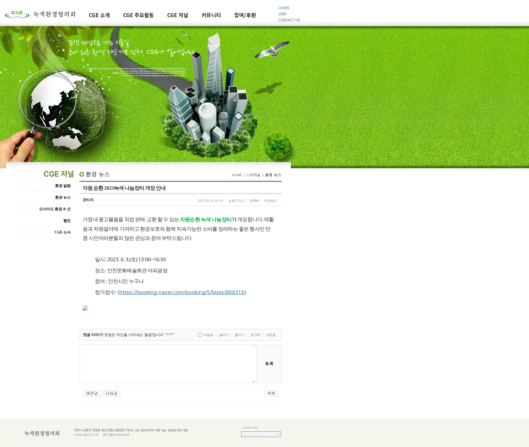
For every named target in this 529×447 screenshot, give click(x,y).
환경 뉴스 (63, 197)
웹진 (67, 220)
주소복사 (270, 201)
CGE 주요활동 (138, 15)
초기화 (255, 335)
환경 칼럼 (63, 186)
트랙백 (254, 201)
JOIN (282, 13)
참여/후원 (245, 15)
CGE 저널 (177, 15)
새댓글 (270, 335)
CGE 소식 (62, 232)
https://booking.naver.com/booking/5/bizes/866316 (181, 292)
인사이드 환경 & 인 (55, 209)
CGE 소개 (99, 15)
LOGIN (283, 7)
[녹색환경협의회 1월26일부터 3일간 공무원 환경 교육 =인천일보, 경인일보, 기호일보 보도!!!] (111, 393)
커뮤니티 (211, 15)
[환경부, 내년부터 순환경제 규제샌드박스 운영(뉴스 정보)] (92, 393)
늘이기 (223, 335)
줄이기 (239, 335)
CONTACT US (289, 19)
